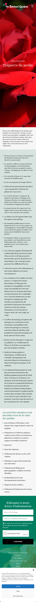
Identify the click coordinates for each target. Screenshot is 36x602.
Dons (18, 563)
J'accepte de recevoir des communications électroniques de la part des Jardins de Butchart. (17, 525)
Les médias (18, 558)
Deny (18, 591)
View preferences (18, 596)
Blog (18, 566)
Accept (18, 586)
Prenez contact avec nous (18, 561)
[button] (33, 570)
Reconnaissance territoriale (18, 552)
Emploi (18, 555)
